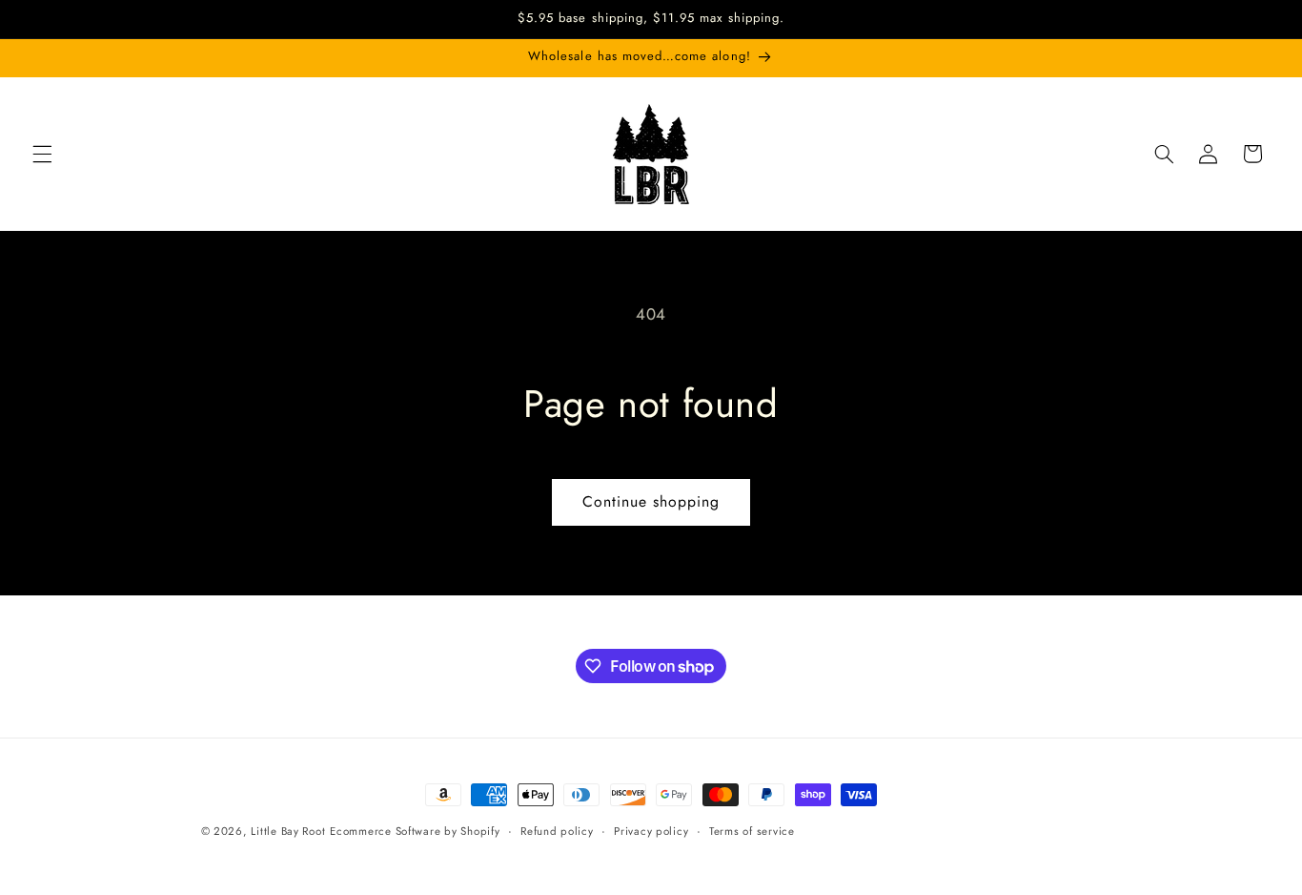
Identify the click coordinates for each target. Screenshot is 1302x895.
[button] (42, 154)
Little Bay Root (288, 831)
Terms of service (752, 831)
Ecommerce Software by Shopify (414, 831)
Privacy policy (651, 831)
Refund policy (557, 831)
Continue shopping (651, 501)
